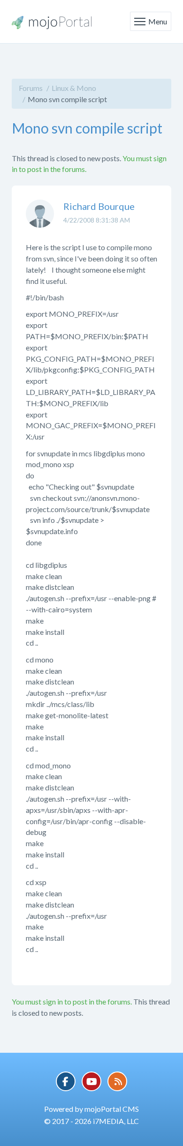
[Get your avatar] (40, 221)
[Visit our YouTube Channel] (91, 1081)
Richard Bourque (99, 206)
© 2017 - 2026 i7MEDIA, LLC (91, 1120)
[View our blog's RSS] (117, 1081)
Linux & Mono (74, 87)
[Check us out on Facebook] (66, 1081)
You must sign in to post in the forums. (72, 1001)
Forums (31, 87)
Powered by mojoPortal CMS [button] (91, 1108)
